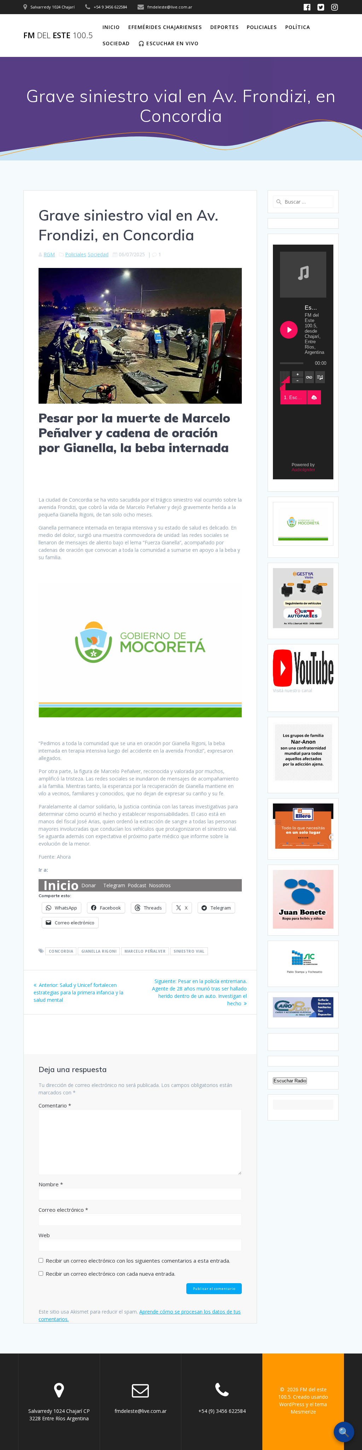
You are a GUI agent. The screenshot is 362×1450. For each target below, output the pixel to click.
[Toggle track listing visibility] (320, 377)
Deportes (224, 27)
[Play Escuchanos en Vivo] (289, 330)
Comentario (55, 1105)
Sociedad (116, 43)
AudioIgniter (303, 469)
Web (44, 1235)
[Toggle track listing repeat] (309, 377)
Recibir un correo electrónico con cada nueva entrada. (110, 1273)
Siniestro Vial (189, 951)
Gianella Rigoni (99, 951)
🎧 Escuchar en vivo (168, 43)
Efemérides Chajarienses (165, 27)
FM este (58, 35)
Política (297, 27)
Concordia (61, 951)
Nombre (51, 1184)
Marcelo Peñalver (144, 951)
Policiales (262, 27)
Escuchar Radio (290, 1080)
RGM (49, 254)
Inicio (111, 27)
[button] (314, 398)
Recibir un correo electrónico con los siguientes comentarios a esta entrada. (138, 1260)
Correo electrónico (63, 1209)
